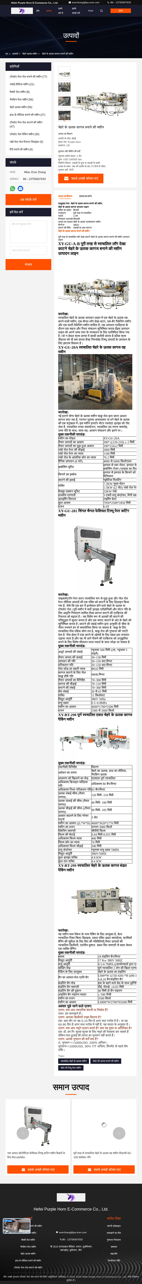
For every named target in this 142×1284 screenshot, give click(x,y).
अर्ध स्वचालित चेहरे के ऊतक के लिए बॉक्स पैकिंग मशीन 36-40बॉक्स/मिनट (102, 1155)
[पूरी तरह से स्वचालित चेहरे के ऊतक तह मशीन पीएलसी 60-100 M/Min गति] (38, 1125)
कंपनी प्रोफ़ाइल (114, 1226)
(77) (28, 76)
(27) (27, 114)
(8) (20, 91)
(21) (22, 84)
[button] (64, 120)
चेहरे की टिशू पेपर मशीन (71, 1067)
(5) (26, 141)
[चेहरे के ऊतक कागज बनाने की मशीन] (101, 96)
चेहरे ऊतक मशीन (29, 53)
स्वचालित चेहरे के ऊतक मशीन (74, 1061)
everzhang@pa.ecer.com (86, 2)
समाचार (114, 1246)
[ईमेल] (20, 188)
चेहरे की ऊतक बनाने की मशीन (106, 1061)
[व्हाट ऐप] (12, 188)
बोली (121, 10)
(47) (26, 124)
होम (37, 10)
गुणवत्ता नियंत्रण (114, 1239)
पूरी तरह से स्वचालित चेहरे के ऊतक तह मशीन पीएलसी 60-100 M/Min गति (36, 1155)
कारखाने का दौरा (114, 1233)
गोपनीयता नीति (114, 1260)
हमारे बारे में (60, 10)
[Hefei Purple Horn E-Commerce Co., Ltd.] (22, 11)
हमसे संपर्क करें (76, 10)
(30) (24, 134)
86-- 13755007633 (120, 2)
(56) (21, 99)
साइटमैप (113, 1253)
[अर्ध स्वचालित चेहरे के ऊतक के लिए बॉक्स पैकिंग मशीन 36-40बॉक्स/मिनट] (104, 1125)
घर (7, 53)
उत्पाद (48, 10)
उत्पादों (15, 53)
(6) (21, 149)
